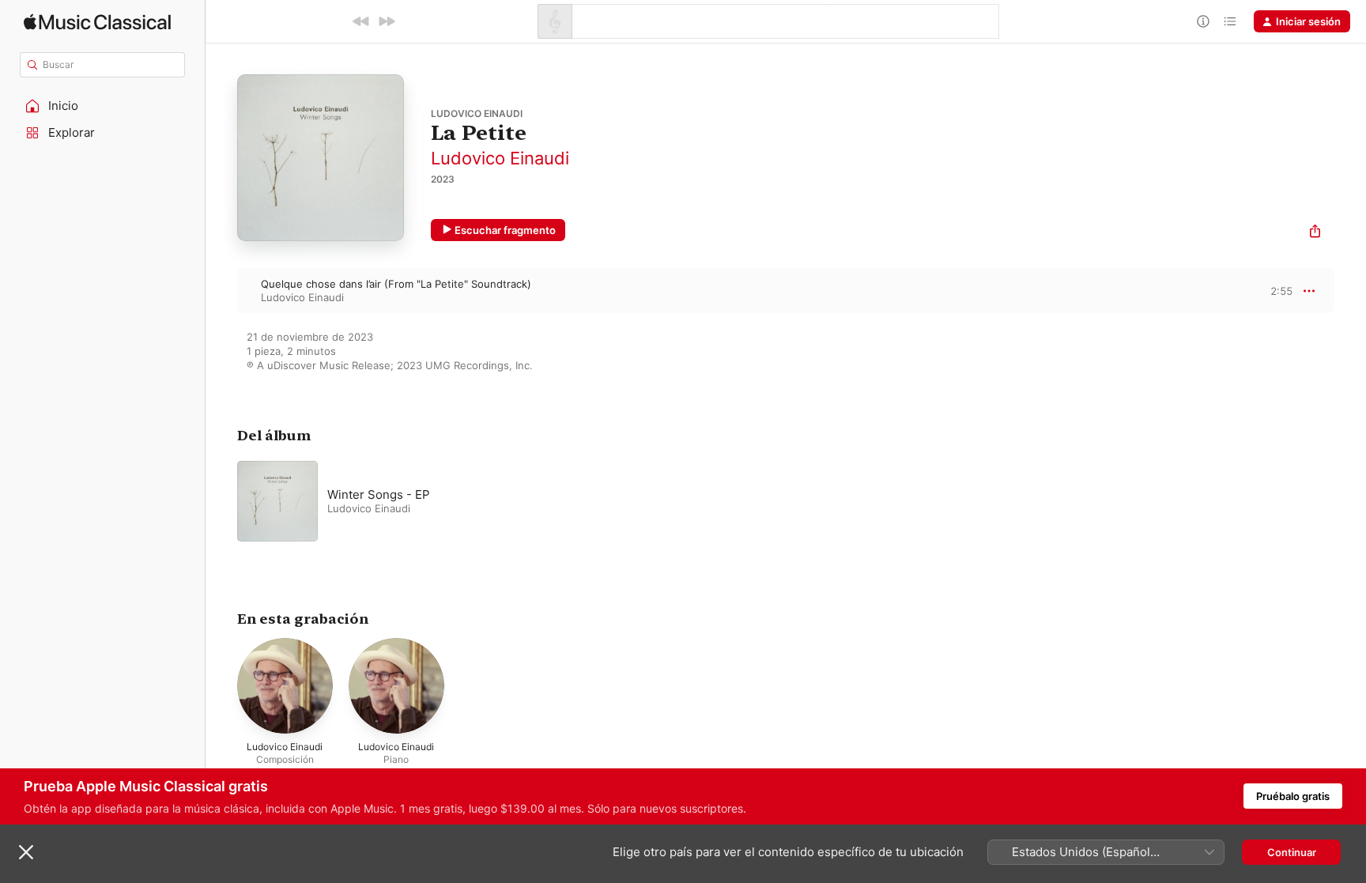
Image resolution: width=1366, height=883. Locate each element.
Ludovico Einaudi (500, 158)
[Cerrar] (26, 852)
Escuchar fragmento (505, 230)
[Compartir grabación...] (1315, 232)
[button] (103, 106)
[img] (97, 21)
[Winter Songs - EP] (434, 501)
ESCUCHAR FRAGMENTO (1267, 290)
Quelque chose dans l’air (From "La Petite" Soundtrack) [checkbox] (396, 283)
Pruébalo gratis (1293, 796)
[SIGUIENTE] (386, 21)
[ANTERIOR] (361, 21)
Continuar (1291, 852)
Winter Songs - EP (378, 494)
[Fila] (1230, 21)
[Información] (1203, 21)
